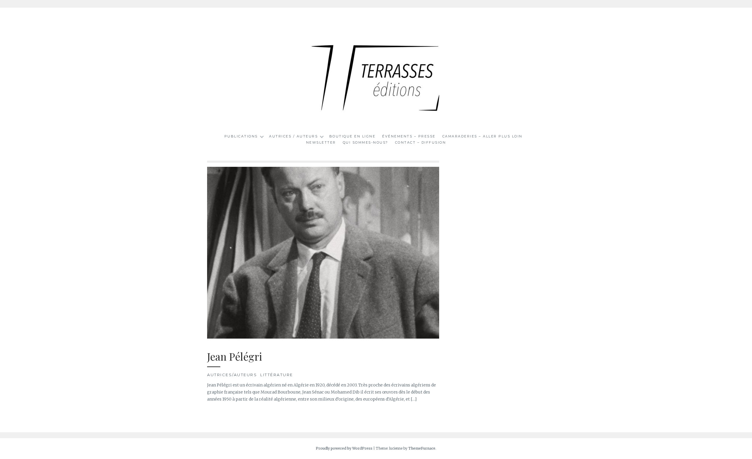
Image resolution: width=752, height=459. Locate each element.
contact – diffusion (420, 142)
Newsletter (321, 142)
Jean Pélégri (234, 356)
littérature (276, 374)
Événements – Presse (409, 136)
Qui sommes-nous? (365, 142)
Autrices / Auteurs (293, 136)
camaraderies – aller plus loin (482, 136)
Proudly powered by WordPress (344, 448)
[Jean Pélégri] (323, 337)
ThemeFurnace (421, 448)
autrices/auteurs (232, 374)
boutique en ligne (352, 136)
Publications (241, 136)
